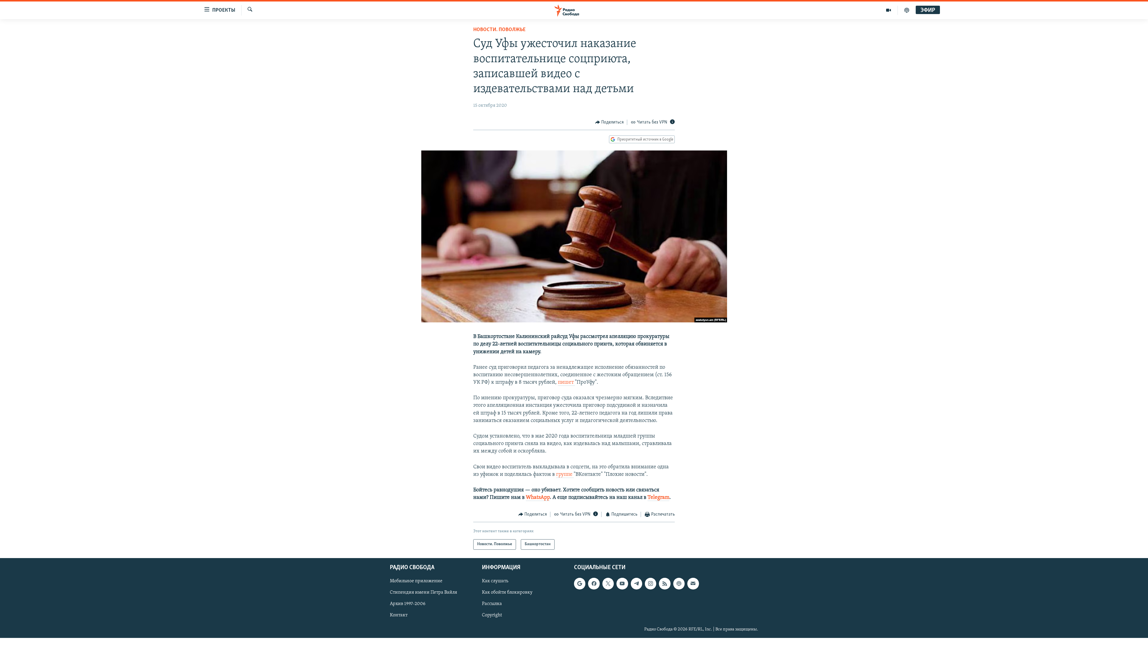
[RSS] (664, 583)
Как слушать (495, 581)
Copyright (492, 615)
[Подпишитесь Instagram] (650, 583)
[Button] (609, 122)
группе (565, 474)
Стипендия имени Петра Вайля (423, 592)
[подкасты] (907, 10)
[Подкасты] (679, 583)
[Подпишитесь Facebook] (593, 583)
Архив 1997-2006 (407, 603)
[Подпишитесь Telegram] (636, 583)
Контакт (398, 615)
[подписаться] (693, 583)
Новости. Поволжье (499, 30)
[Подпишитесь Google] (579, 583)
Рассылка (492, 603)
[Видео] (889, 10)
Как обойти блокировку (507, 592)
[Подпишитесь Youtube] (622, 583)
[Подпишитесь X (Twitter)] (608, 583)
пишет (566, 382)
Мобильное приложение (416, 581)
